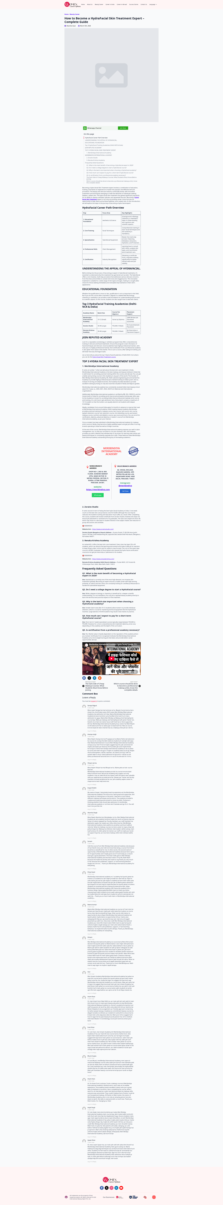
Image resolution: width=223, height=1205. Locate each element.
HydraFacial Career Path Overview (96, 138)
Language (152, 4)
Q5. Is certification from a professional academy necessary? (106, 175)
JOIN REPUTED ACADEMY (93, 148)
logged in (94, 701)
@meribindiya (125, 485)
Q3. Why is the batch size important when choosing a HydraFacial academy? (111, 170)
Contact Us (144, 4)
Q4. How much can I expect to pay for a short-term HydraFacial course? (109, 173)
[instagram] (111, 1188)
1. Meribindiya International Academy (98, 153)
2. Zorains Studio (92, 158)
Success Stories (133, 4)
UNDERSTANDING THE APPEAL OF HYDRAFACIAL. (101, 140)
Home (83, 4)
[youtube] (121, 1188)
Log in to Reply (92, 731)
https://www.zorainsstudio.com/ (103, 529)
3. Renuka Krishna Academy (95, 160)
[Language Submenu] (157, 4)
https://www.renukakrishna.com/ (103, 559)
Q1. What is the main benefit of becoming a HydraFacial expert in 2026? (109, 165)
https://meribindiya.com (98, 489)
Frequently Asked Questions (94, 163)
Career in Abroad (122, 4)
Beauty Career (99, 4)
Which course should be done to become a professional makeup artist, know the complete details (111, 182)
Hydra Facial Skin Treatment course (104, 357)
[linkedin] (116, 1188)
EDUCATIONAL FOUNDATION (94, 143)
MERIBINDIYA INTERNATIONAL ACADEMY (98, 155)
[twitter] (107, 1188)
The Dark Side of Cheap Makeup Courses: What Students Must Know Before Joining (111, 178)
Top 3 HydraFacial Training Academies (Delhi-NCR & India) (104, 145)
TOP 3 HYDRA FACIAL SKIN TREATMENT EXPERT (100, 150)
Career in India (110, 4)
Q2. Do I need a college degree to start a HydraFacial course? (106, 168)
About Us (89, 4)
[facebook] (102, 1188)
